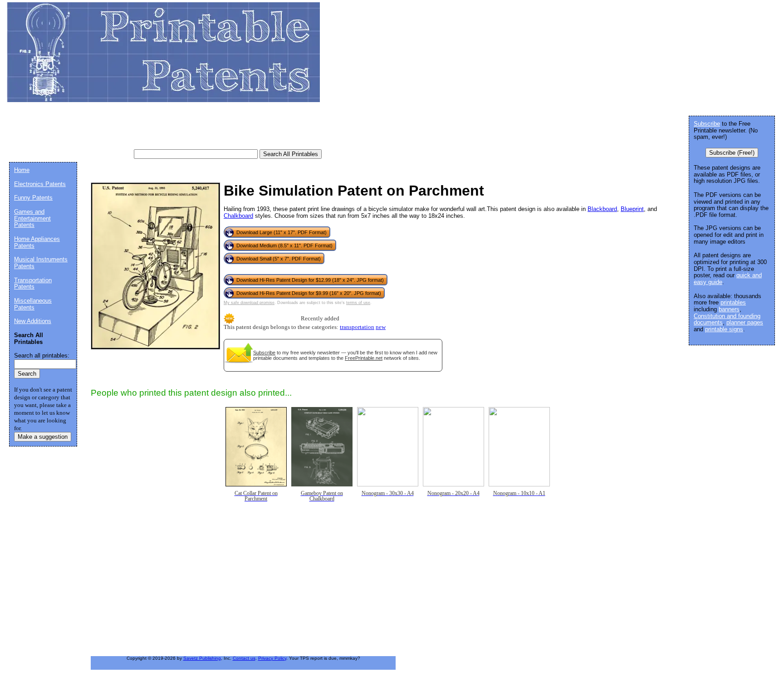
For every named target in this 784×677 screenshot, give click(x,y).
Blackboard (602, 209)
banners (729, 309)
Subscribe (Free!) (732, 152)
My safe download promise (249, 302)
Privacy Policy (272, 658)
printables (733, 302)
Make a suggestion (43, 436)
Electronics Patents (40, 184)
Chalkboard (238, 215)
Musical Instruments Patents (41, 263)
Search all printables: (41, 355)
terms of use (358, 302)
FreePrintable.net (363, 358)
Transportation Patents (33, 283)
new (381, 327)
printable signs (724, 329)
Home (21, 170)
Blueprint (632, 209)
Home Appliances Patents (37, 242)
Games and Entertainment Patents (32, 218)
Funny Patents (33, 197)
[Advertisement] (174, 129)
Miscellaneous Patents (33, 304)
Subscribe (264, 352)
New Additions (32, 321)
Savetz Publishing (202, 658)
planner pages (744, 322)
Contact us (244, 658)
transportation (357, 327)
